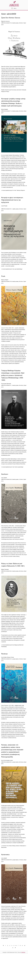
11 (12, 947)
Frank (3, 276)
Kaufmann (4, 474)
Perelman (4, 654)
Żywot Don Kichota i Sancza (10, 18)
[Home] (14, 3)
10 (24, 945)
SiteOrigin (23, 952)
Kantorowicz (5, 854)
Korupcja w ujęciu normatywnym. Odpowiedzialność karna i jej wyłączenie (12, 199)
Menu (14, 8)
